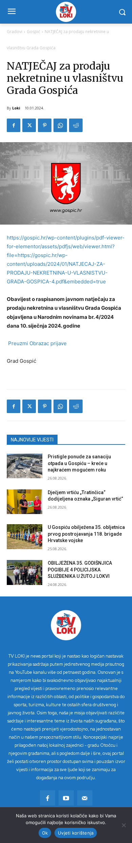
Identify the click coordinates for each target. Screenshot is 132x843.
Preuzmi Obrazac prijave (37, 343)
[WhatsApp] (60, 125)
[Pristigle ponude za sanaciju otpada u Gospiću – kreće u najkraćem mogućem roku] (24, 466)
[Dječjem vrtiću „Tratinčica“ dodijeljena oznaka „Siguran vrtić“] (24, 501)
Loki (16, 107)
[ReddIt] (76, 125)
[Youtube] (66, 798)
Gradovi (14, 31)
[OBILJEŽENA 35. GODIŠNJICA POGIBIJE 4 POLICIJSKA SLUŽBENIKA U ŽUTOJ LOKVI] (24, 572)
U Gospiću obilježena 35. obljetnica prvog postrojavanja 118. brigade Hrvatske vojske (86, 534)
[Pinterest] (44, 125)
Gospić (33, 31)
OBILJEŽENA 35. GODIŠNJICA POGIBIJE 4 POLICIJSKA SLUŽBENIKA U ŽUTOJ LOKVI (80, 569)
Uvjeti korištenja (75, 833)
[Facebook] (13, 125)
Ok (45, 833)
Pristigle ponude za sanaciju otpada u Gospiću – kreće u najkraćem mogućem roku (79, 463)
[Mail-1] (84, 798)
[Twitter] (29, 125)
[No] (123, 825)
